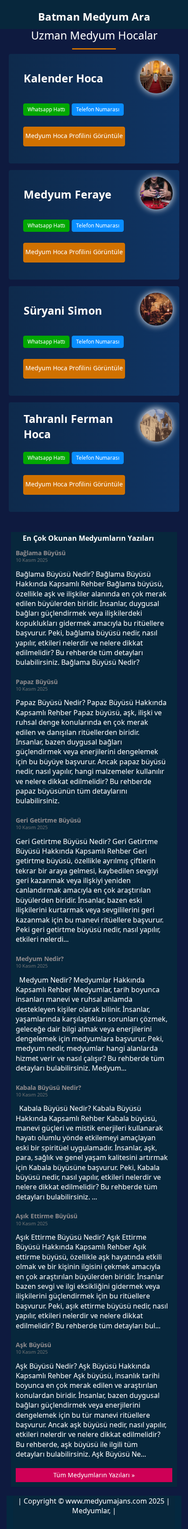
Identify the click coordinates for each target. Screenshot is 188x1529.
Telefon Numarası (97, 109)
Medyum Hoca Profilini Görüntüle (74, 135)
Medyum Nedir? (40, 958)
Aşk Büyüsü (33, 1345)
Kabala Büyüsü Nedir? (48, 1087)
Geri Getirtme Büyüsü (48, 820)
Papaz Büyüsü (37, 682)
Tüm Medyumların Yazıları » (94, 1475)
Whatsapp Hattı (46, 109)
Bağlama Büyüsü (41, 553)
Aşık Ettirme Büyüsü (46, 1216)
